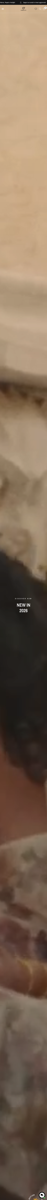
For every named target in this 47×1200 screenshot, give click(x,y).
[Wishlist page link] (36, 9)
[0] (43, 9)
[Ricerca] (40, 9)
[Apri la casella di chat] (42, 1195)
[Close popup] (43, 1186)
